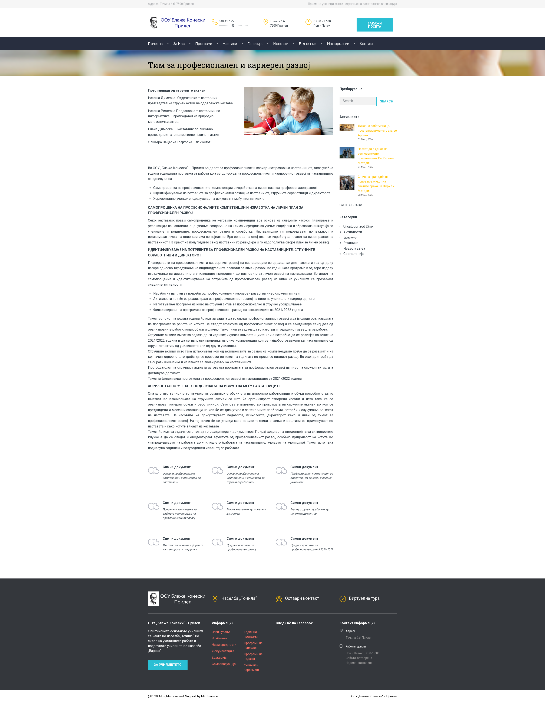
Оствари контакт (302, 598)
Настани (230, 44)
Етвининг (350, 243)
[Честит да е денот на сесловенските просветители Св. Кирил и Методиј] (347, 152)
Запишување (221, 632)
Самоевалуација (224, 664)
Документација (223, 651)
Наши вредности (224, 645)
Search (386, 101)
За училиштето (168, 665)
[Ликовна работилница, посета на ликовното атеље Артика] (347, 127)
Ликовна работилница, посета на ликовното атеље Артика (377, 130)
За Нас (179, 44)
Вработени (219, 638)
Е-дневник (307, 44)
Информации (338, 44)
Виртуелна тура (364, 598)
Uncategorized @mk (358, 226)
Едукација (219, 657)
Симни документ (177, 467)
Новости (280, 44)
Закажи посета (375, 25)
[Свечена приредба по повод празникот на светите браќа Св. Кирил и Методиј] (347, 182)
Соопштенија (353, 254)
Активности (352, 232)
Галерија (255, 44)
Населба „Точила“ (239, 598)
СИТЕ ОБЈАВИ (351, 205)
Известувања (354, 248)
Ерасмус (350, 237)
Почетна (155, 44)
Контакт (367, 44)
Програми (203, 44)
